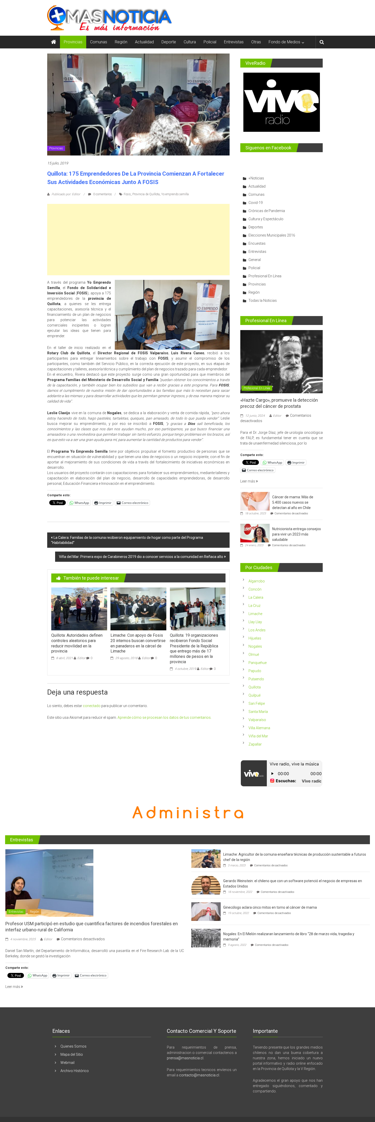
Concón (254, 589)
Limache (255, 614)
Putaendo (256, 679)
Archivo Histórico (74, 1071)
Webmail (67, 1063)
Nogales (255, 646)
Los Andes (257, 630)
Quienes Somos (73, 1046)
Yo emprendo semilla (175, 194)
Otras (256, 42)
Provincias (73, 42)
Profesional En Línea (264, 276)
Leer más (248, 481)
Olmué (253, 655)
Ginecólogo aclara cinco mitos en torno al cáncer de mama (270, 907)
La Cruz (254, 606)
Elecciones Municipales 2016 (271, 235)
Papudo (254, 671)
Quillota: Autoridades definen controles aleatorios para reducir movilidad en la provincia (77, 643)
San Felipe (256, 703)
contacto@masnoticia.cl (199, 1075)
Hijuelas (254, 638)
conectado (92, 706)
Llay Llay (255, 622)
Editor (81, 658)
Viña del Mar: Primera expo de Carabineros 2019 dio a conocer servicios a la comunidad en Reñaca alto (141, 557)
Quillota (254, 687)
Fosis (127, 194)
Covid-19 (255, 203)
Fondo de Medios (284, 42)
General (254, 260)
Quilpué (254, 695)
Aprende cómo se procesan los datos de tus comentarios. (164, 717)
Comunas (98, 42)
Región (121, 42)
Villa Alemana (259, 728)
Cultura (190, 42)
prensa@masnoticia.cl (185, 1058)
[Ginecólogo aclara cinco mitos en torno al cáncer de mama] (206, 911)
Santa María (258, 712)
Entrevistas (234, 42)
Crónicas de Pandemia (266, 211)
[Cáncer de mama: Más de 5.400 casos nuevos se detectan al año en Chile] (255, 501)
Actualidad (144, 42)
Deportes (255, 227)
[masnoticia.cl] (53, 42)
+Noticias (256, 178)
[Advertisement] (138, 239)
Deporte (168, 42)
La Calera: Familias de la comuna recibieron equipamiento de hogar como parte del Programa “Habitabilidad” (127, 540)
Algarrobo (256, 581)
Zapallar (255, 744)
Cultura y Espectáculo (265, 219)
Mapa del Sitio (71, 1054)
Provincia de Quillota (146, 194)
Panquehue (257, 663)
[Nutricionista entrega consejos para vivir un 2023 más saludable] (255, 533)
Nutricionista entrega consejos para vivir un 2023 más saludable (296, 534)
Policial (210, 42)
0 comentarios (102, 194)
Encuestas (257, 243)
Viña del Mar (258, 736)
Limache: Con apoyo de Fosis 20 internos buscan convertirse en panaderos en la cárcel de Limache (138, 643)
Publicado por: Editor (66, 194)
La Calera (255, 597)
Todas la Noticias (262, 300)
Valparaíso (257, 720)
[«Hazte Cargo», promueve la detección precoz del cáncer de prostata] (281, 361)
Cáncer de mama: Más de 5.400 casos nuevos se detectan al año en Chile (292, 502)
